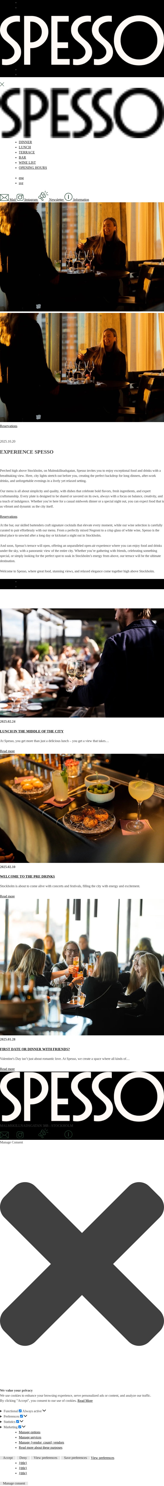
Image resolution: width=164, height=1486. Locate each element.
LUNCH (25, 147)
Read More (85, 1400)
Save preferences (75, 1458)
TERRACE (27, 69)
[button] (82, 1265)
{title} (23, 1463)
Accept (8, 1458)
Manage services (30, 1437)
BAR (22, 7)
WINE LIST (27, 162)
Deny (23, 1458)
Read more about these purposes (40, 1447)
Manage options (29, 1432)
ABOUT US (27, 74)
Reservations (8, 426)
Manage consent (14, 1483)
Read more (7, 751)
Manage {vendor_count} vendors (41, 1442)
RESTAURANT (30, 2)
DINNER (25, 142)
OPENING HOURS (33, 167)
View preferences (45, 1458)
